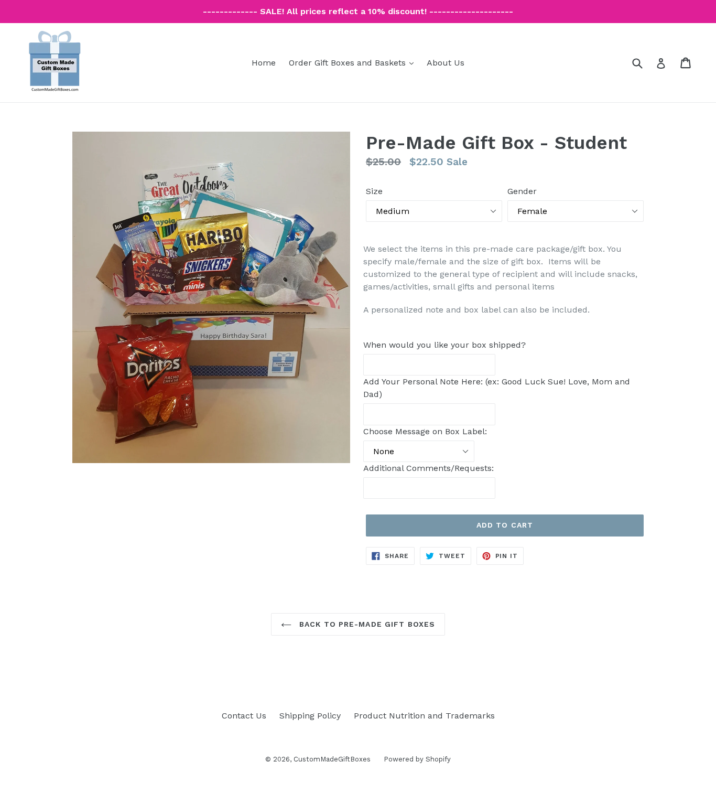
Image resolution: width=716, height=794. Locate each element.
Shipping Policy (310, 716)
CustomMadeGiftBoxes (332, 759)
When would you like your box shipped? (444, 345)
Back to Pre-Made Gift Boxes (366, 624)
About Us (445, 63)
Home (264, 63)
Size (374, 191)
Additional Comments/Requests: (428, 468)
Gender (522, 191)
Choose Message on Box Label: (425, 431)
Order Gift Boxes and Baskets (354, 62)
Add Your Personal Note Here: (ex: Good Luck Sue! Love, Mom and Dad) (496, 388)
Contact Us (244, 716)
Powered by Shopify (417, 759)
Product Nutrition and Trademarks (424, 716)
